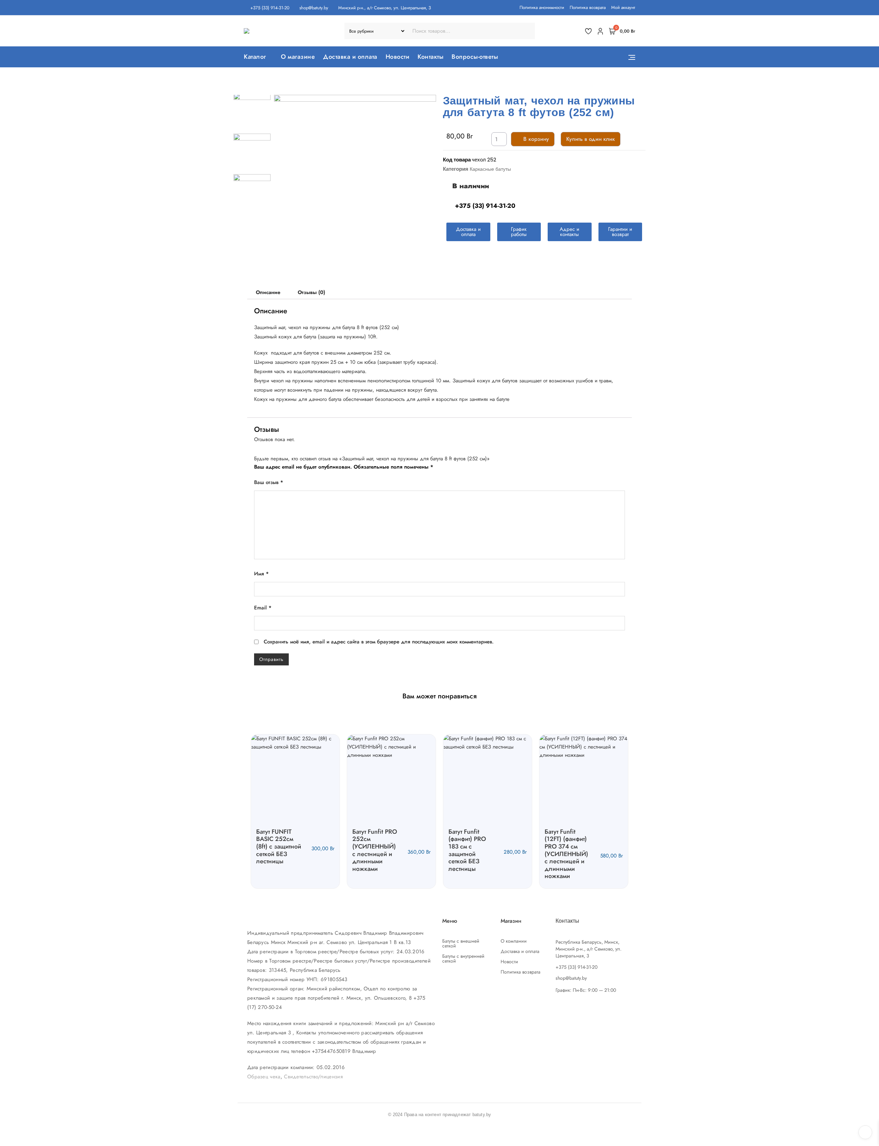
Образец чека (264, 1076)
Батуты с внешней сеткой (460, 943)
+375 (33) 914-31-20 (269, 7)
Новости (398, 56)
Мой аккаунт (623, 7)
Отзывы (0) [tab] (311, 292)
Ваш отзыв (268, 482)
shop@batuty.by (313, 7)
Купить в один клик (590, 139)
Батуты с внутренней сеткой (463, 958)
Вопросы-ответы (475, 56)
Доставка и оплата (350, 56)
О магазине (298, 56)
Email (263, 607)
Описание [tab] (268, 292)
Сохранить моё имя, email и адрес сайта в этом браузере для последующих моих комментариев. (379, 641)
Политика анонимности (542, 7)
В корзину (536, 139)
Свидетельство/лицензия (313, 1076)
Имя (261, 573)
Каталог (255, 56)
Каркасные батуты (490, 169)
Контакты (430, 56)
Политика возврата (588, 7)
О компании (514, 940)
